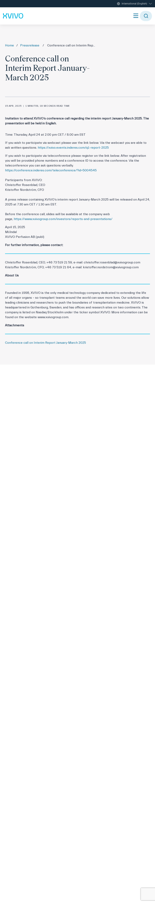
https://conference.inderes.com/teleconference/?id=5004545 (51, 170)
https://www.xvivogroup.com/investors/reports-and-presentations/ (63, 219)
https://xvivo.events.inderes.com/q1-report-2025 (73, 147)
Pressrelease (29, 45)
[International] (13, 15)
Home (9, 45)
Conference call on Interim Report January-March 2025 (45, 343)
